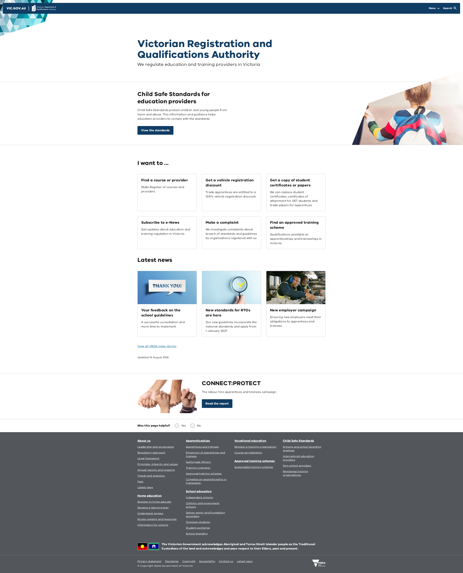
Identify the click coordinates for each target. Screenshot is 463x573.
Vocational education (250, 440)
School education (199, 491)
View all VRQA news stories (156, 346)
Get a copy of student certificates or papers (290, 183)
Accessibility (207, 561)
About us (143, 440)
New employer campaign (293, 310)
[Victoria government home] (319, 563)
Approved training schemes (254, 461)
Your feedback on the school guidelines (160, 313)
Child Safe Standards (298, 440)
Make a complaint (222, 222)
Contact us (226, 561)
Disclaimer (172, 561)
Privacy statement (149, 561)
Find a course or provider (164, 180)
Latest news (244, 561)
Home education (149, 495)
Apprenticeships (198, 440)
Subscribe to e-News (160, 222)
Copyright (188, 561)
